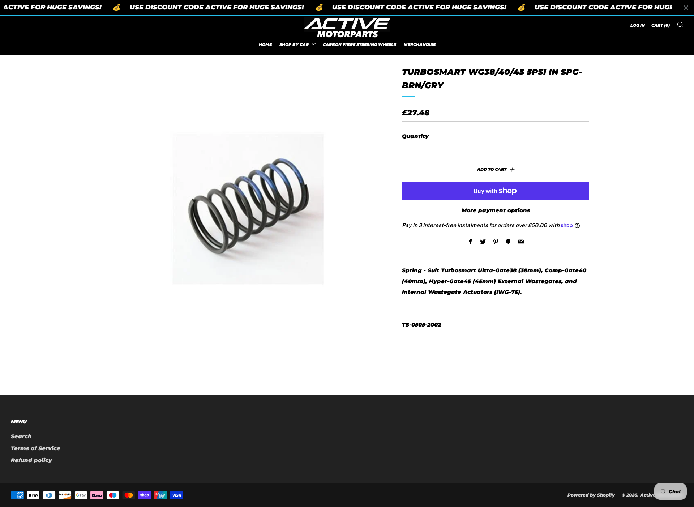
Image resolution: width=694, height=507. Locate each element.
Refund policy (31, 460)
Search (21, 436)
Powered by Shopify (591, 495)
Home (265, 44)
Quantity (415, 136)
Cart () (660, 25)
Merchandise (420, 44)
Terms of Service (35, 448)
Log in (637, 25)
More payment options (496, 210)
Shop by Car (294, 44)
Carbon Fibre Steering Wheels (359, 44)
